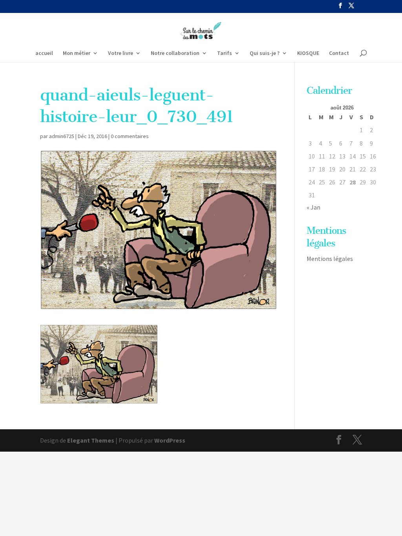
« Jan (313, 207)
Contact (339, 53)
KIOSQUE (308, 53)
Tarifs (224, 53)
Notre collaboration (175, 53)
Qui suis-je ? (265, 53)
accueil (44, 53)
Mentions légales (330, 259)
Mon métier (76, 53)
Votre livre (120, 53)
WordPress (169, 440)
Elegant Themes (90, 440)
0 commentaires (130, 136)
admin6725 (61, 136)
